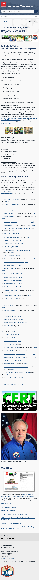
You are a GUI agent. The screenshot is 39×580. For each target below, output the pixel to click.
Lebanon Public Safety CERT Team (12, 295)
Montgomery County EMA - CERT (12, 319)
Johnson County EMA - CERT (11, 283)
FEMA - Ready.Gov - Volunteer (8, 507)
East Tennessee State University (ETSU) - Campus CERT (17, 250)
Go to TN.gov (35, 1)
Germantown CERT (8, 259)
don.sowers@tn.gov (6, 123)
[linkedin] (13, 539)
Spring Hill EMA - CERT (9, 350)
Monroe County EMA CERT (10, 316)
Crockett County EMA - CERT (11, 240)
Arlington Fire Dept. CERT (10, 213)
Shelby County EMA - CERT (10, 341)
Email (3, 218)
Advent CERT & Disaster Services (12, 204)
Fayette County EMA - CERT (11, 255)
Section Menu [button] (33, 22)
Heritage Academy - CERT (10, 268)
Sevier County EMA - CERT (10, 338)
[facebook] (2, 539)
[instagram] (10, 539)
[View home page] (4, 4)
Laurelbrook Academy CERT (11, 290)
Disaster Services (6, 22)
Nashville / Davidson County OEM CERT (14, 322)
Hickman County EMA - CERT (11, 274)
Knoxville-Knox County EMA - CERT (12, 287)
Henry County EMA (9, 265)
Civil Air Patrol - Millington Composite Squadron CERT (17, 228)
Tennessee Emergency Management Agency (6, 192)
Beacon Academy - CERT (10, 216)
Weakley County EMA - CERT (11, 381)
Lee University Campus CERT (11, 299)
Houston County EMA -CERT (11, 277)
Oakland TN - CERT (8, 326)
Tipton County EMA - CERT (10, 360)
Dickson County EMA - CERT (11, 247)
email (7, 201)
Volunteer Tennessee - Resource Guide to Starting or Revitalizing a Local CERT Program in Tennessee (19, 119)
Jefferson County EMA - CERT (11, 280)
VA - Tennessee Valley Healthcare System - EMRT (16, 367)
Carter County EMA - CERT (10, 222)
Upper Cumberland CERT (10, 363)
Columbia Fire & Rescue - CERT (11, 237)
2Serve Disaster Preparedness (11, 199)
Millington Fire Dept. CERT (10, 310)
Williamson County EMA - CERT (11, 384)
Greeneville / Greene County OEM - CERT (14, 262)
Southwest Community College (12, 347)
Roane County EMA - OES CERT (11, 334)
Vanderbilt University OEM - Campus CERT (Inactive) (17, 372)
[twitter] (5, 539)
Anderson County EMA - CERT (11, 210)
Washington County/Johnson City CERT (14, 378)
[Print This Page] (36, 16)
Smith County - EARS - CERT (11, 344)
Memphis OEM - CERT (9, 305)
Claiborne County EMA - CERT (11, 234)
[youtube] (7, 539)
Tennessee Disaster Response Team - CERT (14, 354)
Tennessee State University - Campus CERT (14, 357)
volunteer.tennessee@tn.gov (7, 558)
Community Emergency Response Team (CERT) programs (15, 61)
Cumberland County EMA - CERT (12, 243)
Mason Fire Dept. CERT (9, 302)
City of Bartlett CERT (9, 225)
